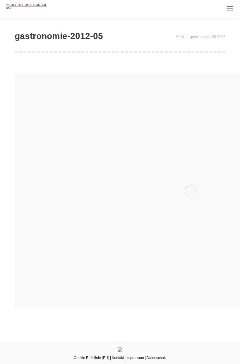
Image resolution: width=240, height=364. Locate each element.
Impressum (135, 358)
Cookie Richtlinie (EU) (91, 358)
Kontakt (118, 358)
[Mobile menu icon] (230, 9)
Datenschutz (157, 358)
